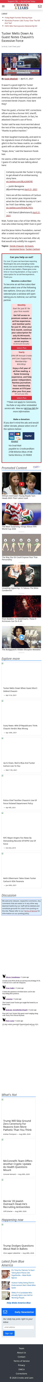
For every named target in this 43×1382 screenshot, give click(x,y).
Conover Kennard (9, 1174)
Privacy (21, 1365)
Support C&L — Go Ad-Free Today (21, 1)
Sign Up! (9, 1333)
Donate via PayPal (28, 436)
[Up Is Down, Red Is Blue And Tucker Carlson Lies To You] (21, 748)
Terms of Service (30, 911)
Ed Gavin (29, 246)
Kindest (14, 441)
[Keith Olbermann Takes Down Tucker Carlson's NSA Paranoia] (21, 864)
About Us (21, 1352)
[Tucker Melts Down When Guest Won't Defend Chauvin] (21, 673)
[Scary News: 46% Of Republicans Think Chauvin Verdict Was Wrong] (21, 711)
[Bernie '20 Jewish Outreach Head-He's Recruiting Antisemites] (19, 1188)
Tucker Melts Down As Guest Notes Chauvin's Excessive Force (18, 37)
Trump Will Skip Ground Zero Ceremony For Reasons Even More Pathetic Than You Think (17, 1125)
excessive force (17, 249)
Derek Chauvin (17, 246)
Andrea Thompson (10, 1134)
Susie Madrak (11, 78)
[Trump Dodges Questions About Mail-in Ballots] (19, 1233)
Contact (21, 1356)
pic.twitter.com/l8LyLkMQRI (19, 181)
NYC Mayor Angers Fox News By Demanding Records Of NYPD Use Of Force (19, 840)
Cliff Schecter (8, 1211)
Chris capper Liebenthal (11, 1253)
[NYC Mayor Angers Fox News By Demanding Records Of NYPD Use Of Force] (21, 823)
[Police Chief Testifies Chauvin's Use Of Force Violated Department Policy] (21, 786)
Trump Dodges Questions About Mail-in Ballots (18, 1247)
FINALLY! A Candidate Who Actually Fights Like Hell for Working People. (22, 1295)
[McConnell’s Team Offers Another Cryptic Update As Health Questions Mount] (19, 1148)
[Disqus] (21, 1000)
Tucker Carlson (33, 249)
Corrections (21, 1373)
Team (21, 1348)
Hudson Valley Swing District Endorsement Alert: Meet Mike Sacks (23, 1285)
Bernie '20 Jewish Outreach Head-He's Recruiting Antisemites (16, 1204)
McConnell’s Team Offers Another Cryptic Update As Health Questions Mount (17, 1165)
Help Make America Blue (19, 1302)
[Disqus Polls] (21, 944)
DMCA (21, 1369)
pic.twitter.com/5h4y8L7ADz (19, 207)
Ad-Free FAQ (29, 408)
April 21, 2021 (30, 189)
